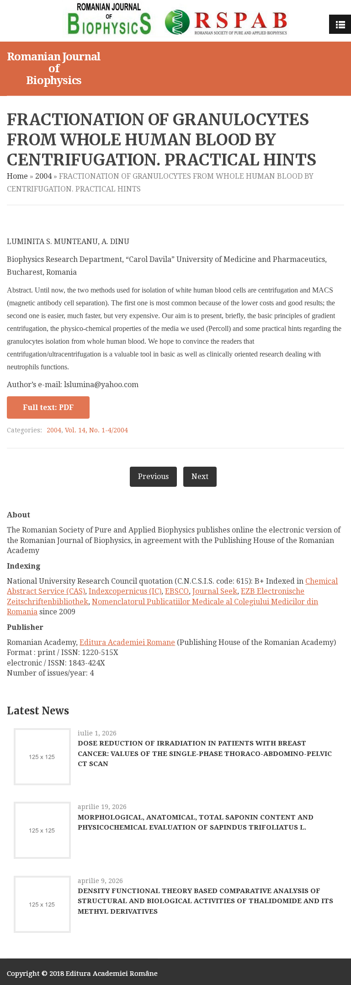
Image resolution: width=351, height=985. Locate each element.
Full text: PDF (48, 407)
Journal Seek (214, 591)
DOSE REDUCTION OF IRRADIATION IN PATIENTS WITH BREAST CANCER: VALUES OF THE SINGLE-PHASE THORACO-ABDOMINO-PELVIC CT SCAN (205, 753)
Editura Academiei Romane (127, 642)
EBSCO (177, 591)
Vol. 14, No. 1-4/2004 (96, 430)
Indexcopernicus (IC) (125, 591)
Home (17, 176)
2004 (43, 176)
